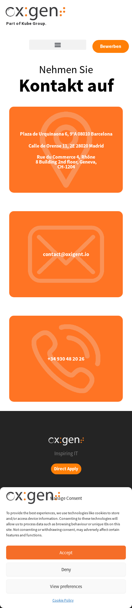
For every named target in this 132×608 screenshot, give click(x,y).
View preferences (66, 586)
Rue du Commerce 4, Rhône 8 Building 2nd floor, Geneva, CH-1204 (66, 162)
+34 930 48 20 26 (66, 358)
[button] (57, 45)
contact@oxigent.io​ (66, 254)
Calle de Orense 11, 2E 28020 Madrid (66, 146)
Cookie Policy (63, 600)
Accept (66, 552)
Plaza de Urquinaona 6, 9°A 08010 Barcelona (66, 134)
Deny (66, 569)
